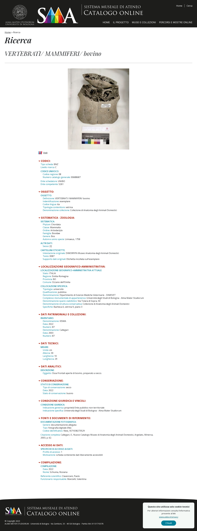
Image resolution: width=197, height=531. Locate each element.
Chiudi (169, 523)
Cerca (189, 5)
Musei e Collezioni (144, 22)
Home (179, 5)
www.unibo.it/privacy (168, 517)
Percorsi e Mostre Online (175, 22)
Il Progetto (121, 22)
